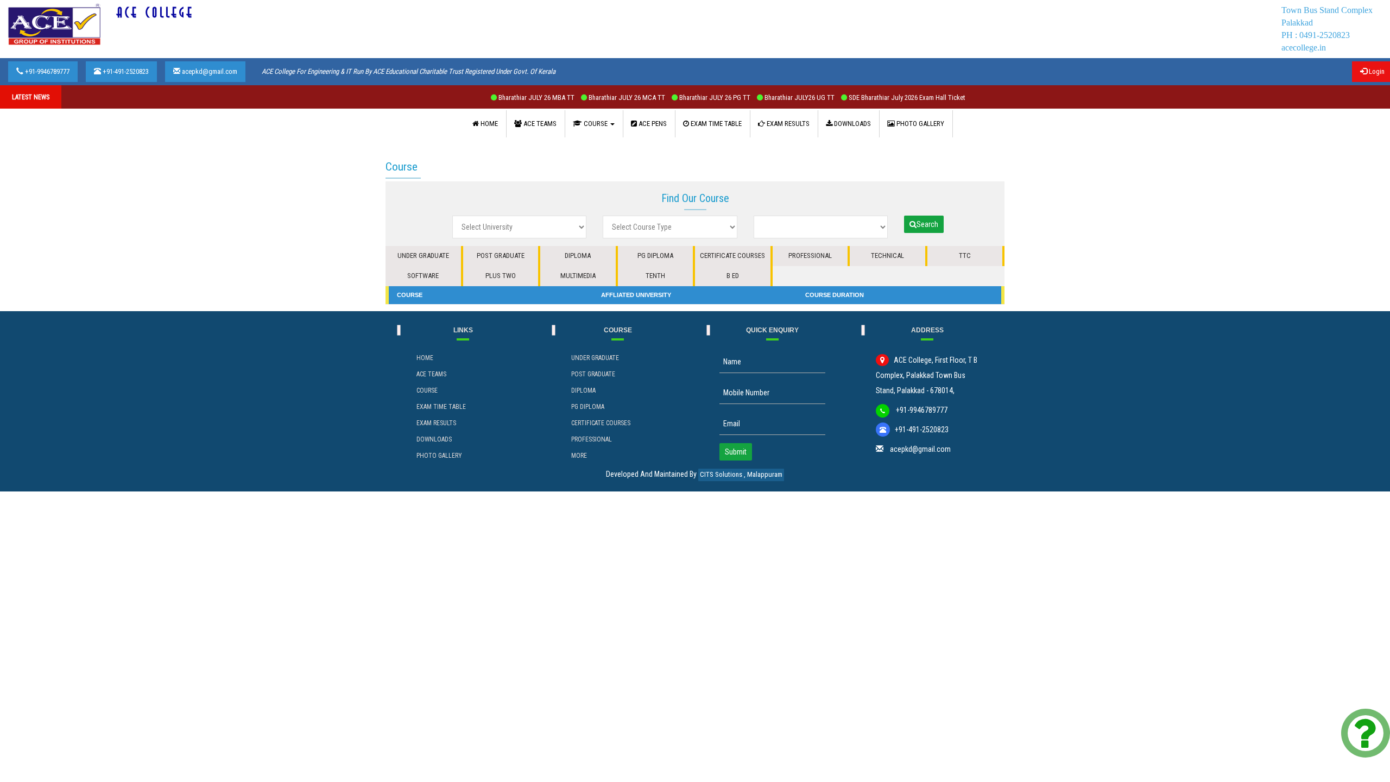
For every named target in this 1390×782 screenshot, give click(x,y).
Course (427, 390)
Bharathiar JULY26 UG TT (767, 97)
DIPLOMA (578, 255)
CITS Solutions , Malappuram (741, 474)
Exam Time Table (441, 407)
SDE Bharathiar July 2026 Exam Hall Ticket (873, 97)
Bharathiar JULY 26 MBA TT (504, 97)
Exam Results (436, 423)
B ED (732, 276)
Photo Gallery (439, 455)
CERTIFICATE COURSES (732, 255)
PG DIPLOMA (655, 255)
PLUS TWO (500, 276)
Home (424, 358)
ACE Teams (431, 374)
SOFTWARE (423, 276)
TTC (965, 255)
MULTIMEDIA (578, 276)
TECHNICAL (887, 255)
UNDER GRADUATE (423, 255)
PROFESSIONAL (810, 255)
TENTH (655, 276)
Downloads (434, 439)
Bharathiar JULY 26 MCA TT (594, 97)
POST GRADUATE (501, 255)
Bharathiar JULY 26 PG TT (682, 97)
